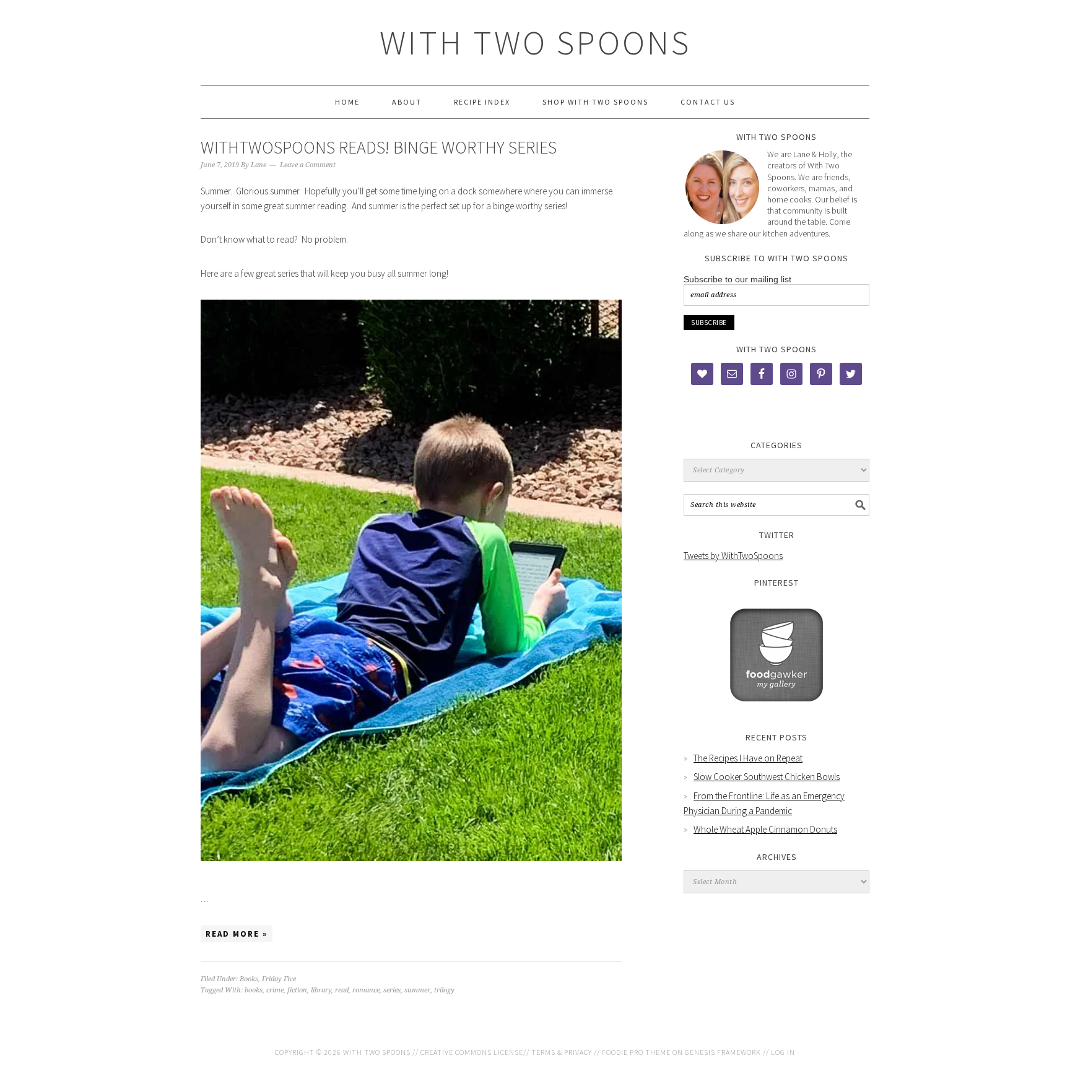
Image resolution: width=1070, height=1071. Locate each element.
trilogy (444, 990)
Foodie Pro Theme (636, 1052)
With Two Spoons (535, 42)
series (392, 990)
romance (366, 990)
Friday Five (279, 979)
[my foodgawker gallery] (776, 710)
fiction (297, 990)
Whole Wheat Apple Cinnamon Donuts (765, 829)
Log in (783, 1052)
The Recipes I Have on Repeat (748, 758)
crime (275, 990)
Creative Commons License (471, 1052)
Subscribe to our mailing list (737, 279)
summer (417, 990)
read (342, 990)
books (254, 990)
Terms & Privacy (561, 1052)
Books (249, 979)
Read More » (237, 934)
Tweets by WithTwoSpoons (733, 556)
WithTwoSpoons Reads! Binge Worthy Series (379, 147)
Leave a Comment (308, 165)
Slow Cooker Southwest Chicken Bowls (767, 777)
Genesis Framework (723, 1052)
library (321, 990)
